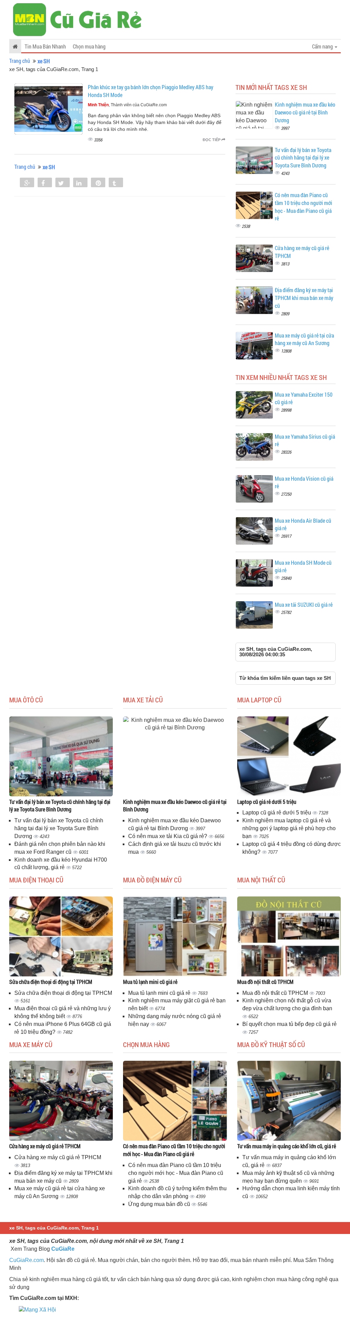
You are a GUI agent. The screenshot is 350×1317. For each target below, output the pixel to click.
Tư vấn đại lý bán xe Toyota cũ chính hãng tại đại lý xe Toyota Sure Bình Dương (303, 157)
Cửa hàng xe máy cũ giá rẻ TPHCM (45, 1146)
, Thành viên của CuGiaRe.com (127, 104)
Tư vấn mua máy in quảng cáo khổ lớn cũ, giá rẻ (286, 1146)
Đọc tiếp (212, 140)
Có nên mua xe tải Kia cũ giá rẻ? (168, 836)
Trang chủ (19, 60)
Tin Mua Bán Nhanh (45, 46)
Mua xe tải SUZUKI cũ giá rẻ (304, 604)
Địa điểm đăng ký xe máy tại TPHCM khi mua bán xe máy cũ (304, 297)
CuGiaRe (63, 1249)
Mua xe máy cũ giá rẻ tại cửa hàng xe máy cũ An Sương (304, 339)
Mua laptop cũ (259, 699)
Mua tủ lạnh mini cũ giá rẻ (150, 981)
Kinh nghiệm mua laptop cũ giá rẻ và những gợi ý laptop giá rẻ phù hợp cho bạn (289, 828)
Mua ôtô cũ (26, 699)
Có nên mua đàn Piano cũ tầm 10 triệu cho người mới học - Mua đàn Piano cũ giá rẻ (303, 206)
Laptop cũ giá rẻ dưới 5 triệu (266, 801)
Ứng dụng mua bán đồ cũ (159, 1204)
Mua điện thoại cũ (36, 879)
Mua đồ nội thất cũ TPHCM (265, 981)
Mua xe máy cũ (30, 1044)
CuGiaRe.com (26, 1260)
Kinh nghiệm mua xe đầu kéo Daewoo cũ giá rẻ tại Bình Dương (305, 112)
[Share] (27, 183)
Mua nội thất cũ (261, 879)
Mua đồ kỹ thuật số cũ (271, 1044)
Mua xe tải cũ (143, 699)
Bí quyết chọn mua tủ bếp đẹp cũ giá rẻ (289, 1024)
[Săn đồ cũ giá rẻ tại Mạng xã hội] (37, 1309)
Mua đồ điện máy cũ (152, 879)
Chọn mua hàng (89, 46)
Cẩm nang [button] (323, 46)
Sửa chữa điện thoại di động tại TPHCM (50, 981)
